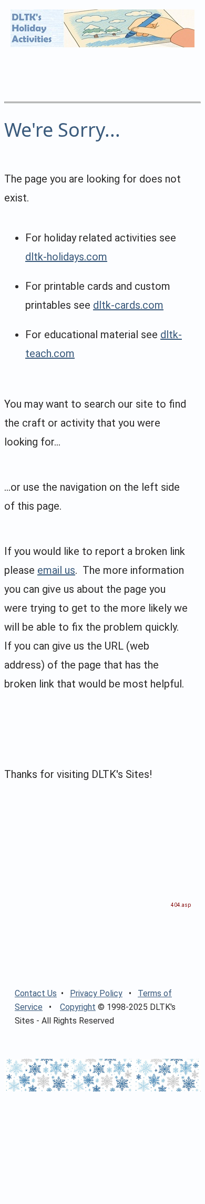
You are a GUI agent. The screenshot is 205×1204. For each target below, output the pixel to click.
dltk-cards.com (128, 305)
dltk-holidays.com (66, 256)
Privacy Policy (96, 993)
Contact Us (36, 993)
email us (56, 570)
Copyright (78, 1007)
